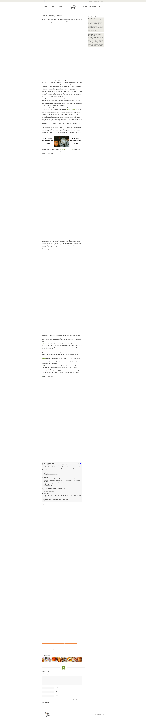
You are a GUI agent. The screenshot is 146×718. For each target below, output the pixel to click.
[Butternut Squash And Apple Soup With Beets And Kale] (44, 659)
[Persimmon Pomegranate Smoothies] (54, 659)
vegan (64, 643)
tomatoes (61, 643)
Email (57, 691)
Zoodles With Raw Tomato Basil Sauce (50, 125)
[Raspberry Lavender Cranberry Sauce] (49, 659)
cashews (48, 643)
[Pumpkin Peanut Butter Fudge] (64, 659)
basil (46, 643)
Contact (90, 1)
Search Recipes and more (99, 1)
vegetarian (68, 643)
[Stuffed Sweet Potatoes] (69, 659)
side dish (57, 643)
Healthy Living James (72, 109)
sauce (54, 643)
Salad (52, 643)
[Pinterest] (45, 1)
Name (57, 687)
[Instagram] (43, 1)
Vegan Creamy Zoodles (52, 15)
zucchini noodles (73, 643)
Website (57, 695)
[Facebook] (42, 1)
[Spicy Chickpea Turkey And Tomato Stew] (59, 659)
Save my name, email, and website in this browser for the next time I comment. (68, 699)
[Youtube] (47, 1)
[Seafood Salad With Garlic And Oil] (74, 659)
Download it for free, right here (66, 149)
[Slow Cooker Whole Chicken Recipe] (79, 659)
